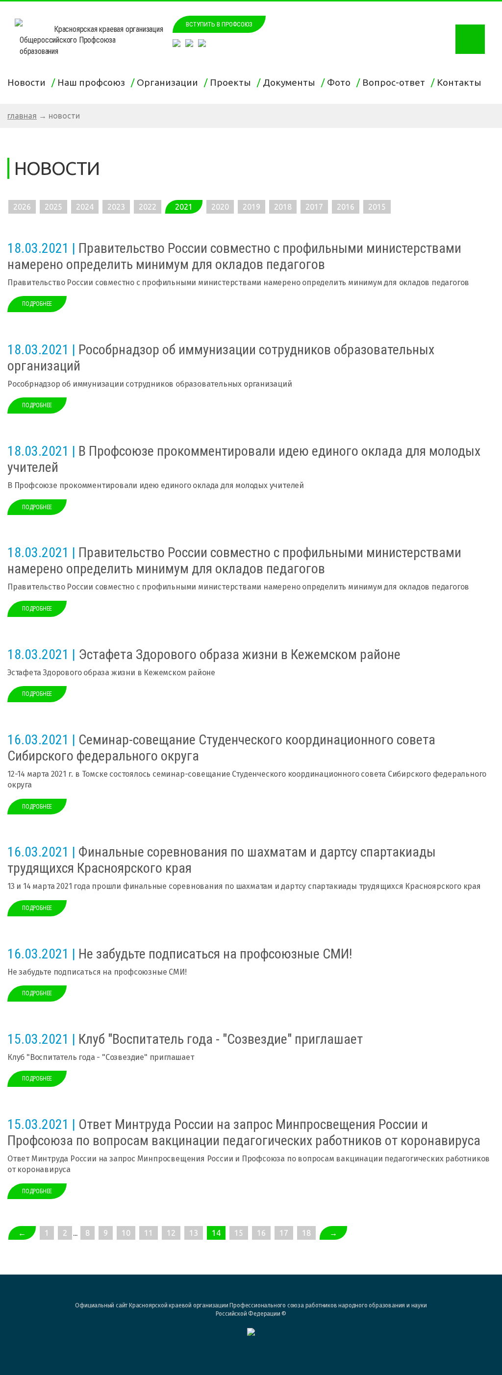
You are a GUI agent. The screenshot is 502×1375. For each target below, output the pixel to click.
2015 (377, 206)
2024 (85, 206)
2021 (184, 206)
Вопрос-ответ (395, 82)
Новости (28, 82)
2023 (116, 206)
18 (306, 1232)
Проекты (232, 82)
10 (126, 1232)
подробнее (37, 303)
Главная (22, 115)
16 (261, 1232)
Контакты (461, 82)
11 (148, 1232)
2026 (22, 206)
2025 (53, 206)
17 (283, 1232)
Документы (291, 82)
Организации (169, 82)
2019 (251, 206)
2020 (220, 206)
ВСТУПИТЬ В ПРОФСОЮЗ (219, 24)
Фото (340, 82)
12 (171, 1232)
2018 (283, 206)
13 (193, 1232)
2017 (314, 206)
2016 (345, 206)
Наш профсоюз (93, 82)
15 (238, 1232)
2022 (147, 206)
